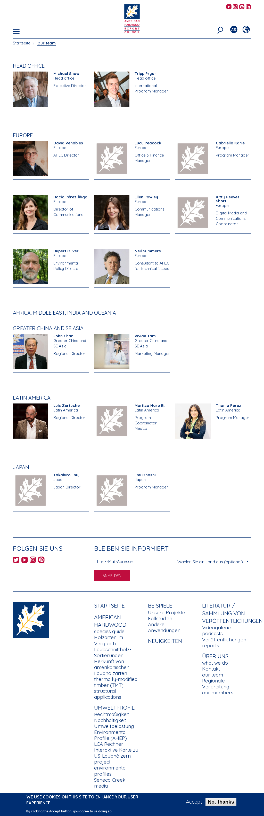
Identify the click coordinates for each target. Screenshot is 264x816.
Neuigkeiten (165, 641)
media (101, 786)
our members (217, 692)
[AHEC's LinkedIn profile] (248, 7)
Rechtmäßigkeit (111, 714)
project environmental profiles (110, 768)
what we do (215, 663)
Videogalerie (216, 627)
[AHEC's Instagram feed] (235, 7)
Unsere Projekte (166, 612)
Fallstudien (160, 618)
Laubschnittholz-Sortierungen (112, 652)
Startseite (21, 43)
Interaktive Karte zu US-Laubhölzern (116, 753)
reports (210, 645)
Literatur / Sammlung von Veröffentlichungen (232, 613)
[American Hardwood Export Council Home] (131, 18)
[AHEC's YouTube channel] (229, 7)
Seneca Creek (109, 780)
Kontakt (211, 669)
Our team (46, 43)
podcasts (212, 633)
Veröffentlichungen (224, 639)
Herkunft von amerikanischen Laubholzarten (111, 667)
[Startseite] (31, 619)
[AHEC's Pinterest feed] (241, 7)
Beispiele (160, 605)
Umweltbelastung (114, 726)
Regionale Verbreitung (215, 684)
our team (212, 675)
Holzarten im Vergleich (108, 640)
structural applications (107, 694)
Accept (194, 801)
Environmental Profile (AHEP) (110, 735)
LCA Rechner (108, 744)
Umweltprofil (114, 707)
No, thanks (221, 802)
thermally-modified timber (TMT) (115, 682)
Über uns (215, 656)
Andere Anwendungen (164, 627)
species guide (109, 631)
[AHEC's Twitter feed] (16, 560)
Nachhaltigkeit (110, 720)
